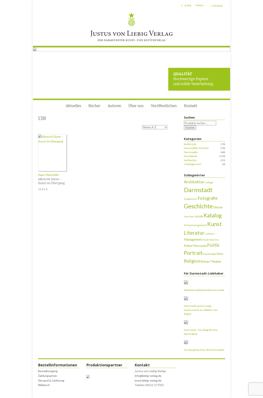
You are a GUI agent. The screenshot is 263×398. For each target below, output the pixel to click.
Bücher (94, 106)
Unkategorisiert (192, 164)
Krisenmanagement (195, 225)
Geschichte (198, 206)
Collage (208, 182)
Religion (192, 261)
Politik (213, 245)
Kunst (214, 224)
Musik (205, 239)
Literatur (194, 233)
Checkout (217, 5)
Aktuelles (73, 106)
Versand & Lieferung (51, 380)
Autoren (114, 106)
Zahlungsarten (47, 375)
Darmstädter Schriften (196, 148)
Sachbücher (190, 160)
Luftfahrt (210, 233)
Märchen (214, 239)
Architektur (194, 181)
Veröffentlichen (164, 106)
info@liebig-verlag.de (148, 375)
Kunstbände (190, 156)
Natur (188, 245)
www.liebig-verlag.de (148, 380)
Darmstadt (198, 189)
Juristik (198, 216)
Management (193, 239)
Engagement (190, 198)
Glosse (218, 207)
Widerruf (44, 385)
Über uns (136, 106)
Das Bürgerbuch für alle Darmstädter (204, 349)
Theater (215, 261)
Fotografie (208, 198)
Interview (189, 216)
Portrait (193, 253)
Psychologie (210, 253)
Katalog (212, 215)
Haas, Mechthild (48, 175)
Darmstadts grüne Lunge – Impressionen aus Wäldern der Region (201, 309)
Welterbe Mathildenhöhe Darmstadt (204, 290)
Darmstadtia (191, 152)
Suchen (190, 127)
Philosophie (200, 245)
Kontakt (190, 106)
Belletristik (190, 144)
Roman (205, 261)
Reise (220, 253)
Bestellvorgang (48, 371)
